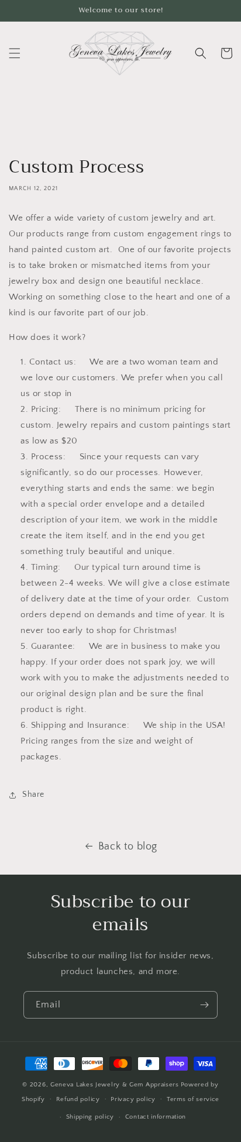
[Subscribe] (204, 1005)
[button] (14, 53)
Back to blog (127, 846)
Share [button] (33, 794)
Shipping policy (90, 1116)
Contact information (155, 1116)
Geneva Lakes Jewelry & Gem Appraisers (114, 1084)
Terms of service (193, 1099)
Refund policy (78, 1099)
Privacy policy (133, 1099)
